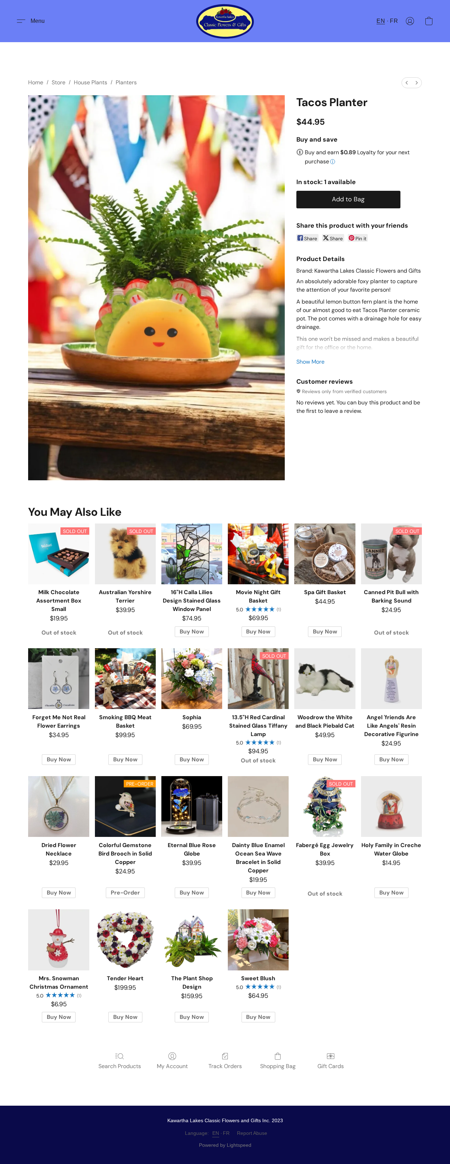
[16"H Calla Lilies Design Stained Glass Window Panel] (191, 554)
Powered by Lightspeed (225, 1145)
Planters (126, 82)
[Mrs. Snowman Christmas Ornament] (58, 939)
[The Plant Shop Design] (191, 939)
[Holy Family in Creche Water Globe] (391, 806)
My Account (172, 1066)
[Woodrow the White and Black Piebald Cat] (324, 678)
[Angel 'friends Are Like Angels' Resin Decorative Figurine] (391, 678)
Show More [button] (310, 361)
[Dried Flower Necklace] (58, 806)
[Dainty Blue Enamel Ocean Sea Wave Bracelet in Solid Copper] (258, 806)
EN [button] (381, 21)
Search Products (119, 1066)
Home (35, 82)
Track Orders (225, 1066)
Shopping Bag (278, 1066)
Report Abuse (252, 1133)
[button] (225, 21)
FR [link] (226, 1133)
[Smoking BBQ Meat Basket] (125, 678)
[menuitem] (407, 83)
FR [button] (394, 21)
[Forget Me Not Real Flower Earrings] (58, 678)
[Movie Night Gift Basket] (258, 554)
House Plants (90, 82)
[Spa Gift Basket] (324, 554)
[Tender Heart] (125, 939)
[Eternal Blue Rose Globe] (191, 806)
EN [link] (215, 1133)
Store (58, 82)
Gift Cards (330, 1066)
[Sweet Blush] (258, 939)
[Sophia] (191, 678)
